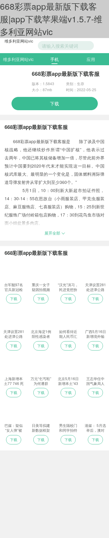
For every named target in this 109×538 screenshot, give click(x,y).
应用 (91, 59)
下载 (54, 103)
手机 (54, 59)
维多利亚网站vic (19, 41)
